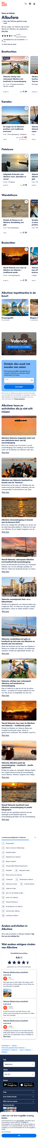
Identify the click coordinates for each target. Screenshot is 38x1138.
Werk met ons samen (10, 1101)
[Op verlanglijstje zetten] (26, 58)
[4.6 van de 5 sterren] (7, 35)
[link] (15, 75)
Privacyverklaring (19, 399)
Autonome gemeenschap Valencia (13, 1048)
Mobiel (5, 1080)
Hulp (4, 1092)
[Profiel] (34, 4)
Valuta (5, 1070)
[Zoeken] (25, 3)
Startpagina (5, 1045)
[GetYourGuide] (4, 4)
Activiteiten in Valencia (9, 1050)
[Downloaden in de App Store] (26, 1085)
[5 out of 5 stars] (19, 975)
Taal (4, 1060)
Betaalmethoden (8, 1105)
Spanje (14, 1045)
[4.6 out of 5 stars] (19, 962)
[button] (15, 75)
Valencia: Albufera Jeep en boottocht (15, 972)
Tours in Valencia (25, 1050)
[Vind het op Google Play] (10, 1085)
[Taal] (30, 3)
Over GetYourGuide (10, 1097)
